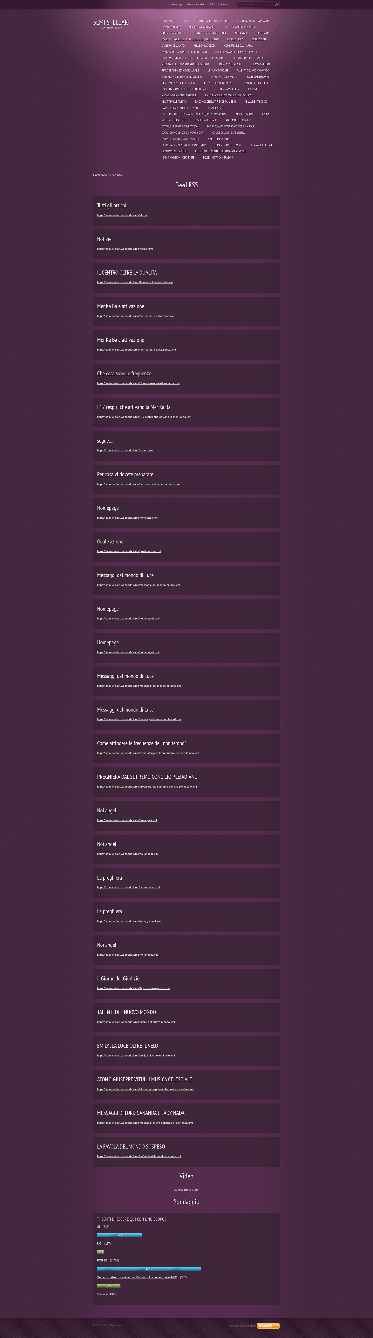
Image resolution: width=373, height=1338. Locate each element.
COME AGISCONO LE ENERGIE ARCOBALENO (186, 89)
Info (185, 21)
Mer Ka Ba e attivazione (203, 27)
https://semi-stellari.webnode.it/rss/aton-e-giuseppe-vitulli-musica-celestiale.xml (145, 1089)
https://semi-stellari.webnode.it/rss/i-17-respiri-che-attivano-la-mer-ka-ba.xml (144, 416)
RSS (212, 4)
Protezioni (263, 33)
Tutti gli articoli (112, 205)
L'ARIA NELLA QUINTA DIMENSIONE (181, 139)
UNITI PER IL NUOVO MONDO (212, 21)
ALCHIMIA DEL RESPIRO (238, 120)
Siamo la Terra (171, 27)
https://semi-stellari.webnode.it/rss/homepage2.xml (128, 652)
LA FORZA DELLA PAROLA (224, 77)
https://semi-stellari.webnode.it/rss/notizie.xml (125, 248)
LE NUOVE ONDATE (218, 70)
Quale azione (110, 541)
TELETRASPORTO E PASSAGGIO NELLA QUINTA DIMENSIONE (194, 114)
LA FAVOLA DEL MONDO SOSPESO (131, 1146)
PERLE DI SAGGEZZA (204, 45)
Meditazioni (259, 39)
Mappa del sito (196, 4)
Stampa (224, 4)
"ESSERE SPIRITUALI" (205, 120)
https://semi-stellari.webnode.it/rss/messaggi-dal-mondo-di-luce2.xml (139, 719)
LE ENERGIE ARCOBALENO (218, 83)
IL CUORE (253, 89)
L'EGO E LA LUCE (215, 108)
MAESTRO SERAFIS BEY (230, 64)
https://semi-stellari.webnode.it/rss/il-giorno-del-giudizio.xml (133, 988)
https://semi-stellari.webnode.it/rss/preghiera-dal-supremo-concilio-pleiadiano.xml (147, 786)
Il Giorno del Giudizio (118, 978)
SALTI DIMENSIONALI (258, 77)
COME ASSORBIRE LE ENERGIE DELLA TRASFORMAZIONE (193, 58)
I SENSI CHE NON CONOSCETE (178, 157)
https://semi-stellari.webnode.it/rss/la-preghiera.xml (128, 887)
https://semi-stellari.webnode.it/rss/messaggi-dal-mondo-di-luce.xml (138, 584)
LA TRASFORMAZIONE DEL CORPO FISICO (184, 52)
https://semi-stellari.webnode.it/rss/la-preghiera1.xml (129, 921)
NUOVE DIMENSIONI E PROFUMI (179, 95)
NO (99, 1243)
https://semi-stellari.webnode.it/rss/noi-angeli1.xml (127, 853)
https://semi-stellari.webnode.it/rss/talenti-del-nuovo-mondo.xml (136, 1021)
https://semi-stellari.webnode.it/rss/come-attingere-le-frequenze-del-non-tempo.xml (148, 752)
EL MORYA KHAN (261, 64)
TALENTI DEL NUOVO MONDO (253, 70)
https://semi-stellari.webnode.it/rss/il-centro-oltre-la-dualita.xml (135, 282)
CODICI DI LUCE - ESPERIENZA (228, 132)
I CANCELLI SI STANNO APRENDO (180, 108)
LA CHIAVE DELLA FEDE (174, 151)
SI (98, 1226)
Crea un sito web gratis (243, 1325)
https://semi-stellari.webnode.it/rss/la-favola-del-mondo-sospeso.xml (139, 1156)
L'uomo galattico (172, 33)
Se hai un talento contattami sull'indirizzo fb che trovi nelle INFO (137, 1277)
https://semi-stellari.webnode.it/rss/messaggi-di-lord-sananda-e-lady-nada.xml (145, 1122)
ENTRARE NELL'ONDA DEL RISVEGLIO (182, 77)
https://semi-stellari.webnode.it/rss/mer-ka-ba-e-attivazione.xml (135, 315)
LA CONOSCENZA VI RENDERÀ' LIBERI (215, 101)
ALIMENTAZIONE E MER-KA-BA (252, 114)
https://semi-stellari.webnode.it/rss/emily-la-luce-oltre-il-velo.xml (136, 1055)
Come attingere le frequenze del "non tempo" (190, 39)
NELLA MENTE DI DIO (256, 101)
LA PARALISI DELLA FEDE (263, 145)
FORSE (102, 1260)
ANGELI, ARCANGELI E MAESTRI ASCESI (236, 52)
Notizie (104, 238)
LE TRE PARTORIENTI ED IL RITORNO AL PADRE (220, 151)
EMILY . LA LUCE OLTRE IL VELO (127, 1045)
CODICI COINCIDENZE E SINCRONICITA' (183, 132)
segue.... (105, 440)
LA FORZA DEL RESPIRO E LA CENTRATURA (228, 95)
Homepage (168, 21)
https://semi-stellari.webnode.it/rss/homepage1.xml (128, 618)
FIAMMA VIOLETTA (229, 89)
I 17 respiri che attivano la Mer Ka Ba (134, 407)
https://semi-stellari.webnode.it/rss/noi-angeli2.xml (127, 954)
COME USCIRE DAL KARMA (238, 45)
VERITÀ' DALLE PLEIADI (174, 101)
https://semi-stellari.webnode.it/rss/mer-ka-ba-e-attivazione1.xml (136, 349)
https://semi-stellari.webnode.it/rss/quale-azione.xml (129, 551)
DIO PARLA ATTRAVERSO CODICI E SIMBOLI (230, 126)
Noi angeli (241, 33)
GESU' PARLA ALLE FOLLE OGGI (179, 83)
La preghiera (235, 39)
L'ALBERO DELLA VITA (173, 45)
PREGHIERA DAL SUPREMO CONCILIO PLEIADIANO (147, 776)
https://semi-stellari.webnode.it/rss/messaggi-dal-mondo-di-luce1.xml (139, 685)
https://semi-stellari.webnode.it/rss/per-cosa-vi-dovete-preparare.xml (139, 484)
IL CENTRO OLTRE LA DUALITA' (253, 21)
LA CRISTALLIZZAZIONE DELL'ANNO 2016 (184, 145)
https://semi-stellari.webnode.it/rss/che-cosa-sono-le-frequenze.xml (138, 383)
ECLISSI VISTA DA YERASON (218, 157)
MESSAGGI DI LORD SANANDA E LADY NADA (185, 64)
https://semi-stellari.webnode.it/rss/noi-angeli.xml (127, 820)
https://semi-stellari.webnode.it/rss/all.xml (122, 215)
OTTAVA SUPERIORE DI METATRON (180, 126)
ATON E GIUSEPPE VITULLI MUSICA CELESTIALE (144, 1079)
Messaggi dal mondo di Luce (209, 33)
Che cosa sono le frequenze (124, 373)
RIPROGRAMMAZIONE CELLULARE (180, 70)
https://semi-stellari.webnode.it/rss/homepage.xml (127, 517)
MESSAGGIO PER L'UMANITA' (248, 58)
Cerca (276, 4)
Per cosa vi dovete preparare (125, 474)
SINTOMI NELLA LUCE (173, 120)
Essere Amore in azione (241, 27)
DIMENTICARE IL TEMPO (228, 145)
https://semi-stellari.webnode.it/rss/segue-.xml (125, 450)
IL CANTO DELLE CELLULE (256, 83)
